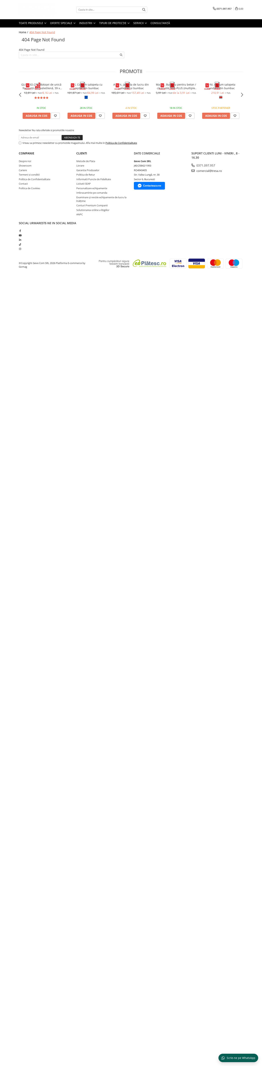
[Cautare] (143, 10)
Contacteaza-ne (152, 185)
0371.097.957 (205, 165)
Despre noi (25, 161)
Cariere (23, 170)
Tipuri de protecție (113, 23)
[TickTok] (20, 244)
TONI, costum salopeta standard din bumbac (220, 86)
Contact (23, 183)
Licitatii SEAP (83, 183)
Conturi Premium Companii (92, 205)
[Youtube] (20, 235)
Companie (26, 153)
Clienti (81, 153)
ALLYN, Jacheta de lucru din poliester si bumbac (131, 86)
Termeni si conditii (29, 174)
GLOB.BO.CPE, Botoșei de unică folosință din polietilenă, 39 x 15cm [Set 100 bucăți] (41, 86)
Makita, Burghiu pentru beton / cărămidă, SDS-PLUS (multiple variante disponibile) (176, 86)
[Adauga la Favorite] (55, 116)
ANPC (79, 214)
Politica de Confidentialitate (121, 143)
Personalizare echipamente (91, 188)
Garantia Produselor (87, 170)
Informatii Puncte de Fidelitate (93, 179)
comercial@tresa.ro (209, 171)
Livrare (80, 165)
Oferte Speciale (61, 23)
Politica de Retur (85, 174)
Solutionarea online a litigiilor (92, 210)
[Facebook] (20, 230)
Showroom (25, 165)
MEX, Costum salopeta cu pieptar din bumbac (86, 86)
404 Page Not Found (42, 32)
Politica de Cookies (29, 188)
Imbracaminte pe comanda (91, 192)
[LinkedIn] (20, 240)
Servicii (138, 23)
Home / (24, 32)
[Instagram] (20, 249)
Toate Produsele (31, 23)
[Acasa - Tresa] (38, 9)
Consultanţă (160, 23)
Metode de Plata (85, 161)
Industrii (86, 23)
